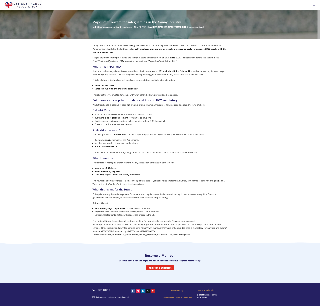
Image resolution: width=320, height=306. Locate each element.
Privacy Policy (177, 290)
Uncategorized (196, 27)
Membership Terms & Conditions (177, 297)
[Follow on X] (148, 291)
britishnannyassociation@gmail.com (113, 27)
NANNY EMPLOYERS (178, 27)
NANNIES (162, 27)
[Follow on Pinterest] (153, 291)
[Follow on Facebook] (133, 291)
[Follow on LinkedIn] (143, 291)
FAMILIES (152, 27)
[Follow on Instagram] (138, 291)
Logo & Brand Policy (206, 290)
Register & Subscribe (160, 267)
